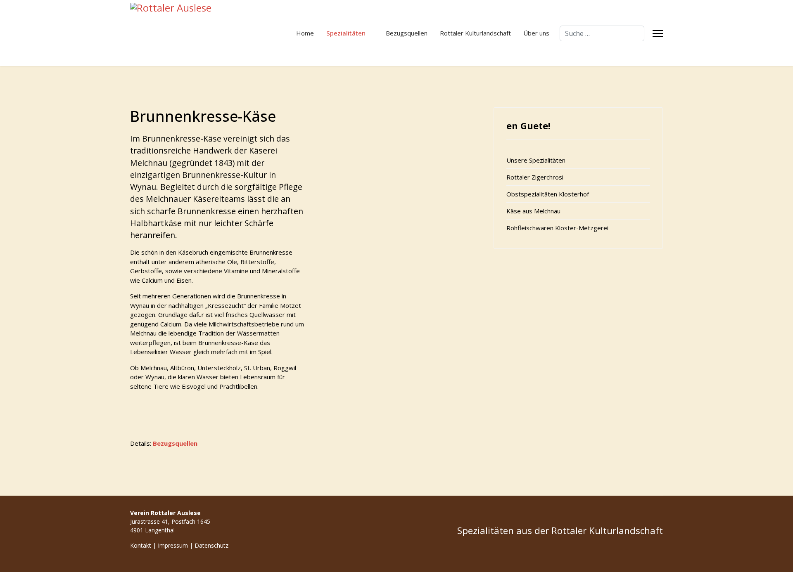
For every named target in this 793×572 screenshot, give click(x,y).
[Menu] (658, 33)
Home (305, 33)
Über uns (536, 33)
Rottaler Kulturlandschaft (475, 33)
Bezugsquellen (406, 33)
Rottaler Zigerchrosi (534, 177)
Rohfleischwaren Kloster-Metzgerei (557, 228)
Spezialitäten (346, 33)
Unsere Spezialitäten (535, 160)
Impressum (173, 545)
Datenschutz (211, 545)
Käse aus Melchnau (533, 211)
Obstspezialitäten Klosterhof (547, 194)
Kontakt (140, 545)
